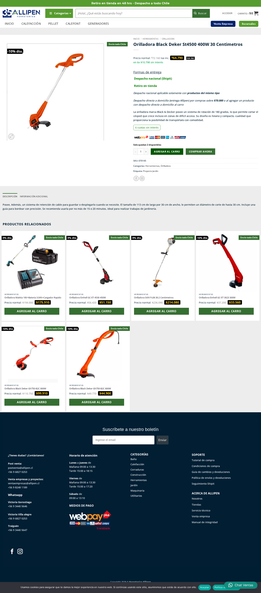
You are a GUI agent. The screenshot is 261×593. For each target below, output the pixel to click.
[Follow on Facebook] (12, 552)
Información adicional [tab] (34, 196)
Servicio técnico (201, 510)
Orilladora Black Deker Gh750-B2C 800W (25, 388)
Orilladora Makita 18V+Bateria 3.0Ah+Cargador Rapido (32, 297)
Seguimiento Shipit (203, 483)
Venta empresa (201, 516)
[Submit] (201, 13)
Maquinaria (137, 490)
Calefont (73, 24)
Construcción (138, 474)
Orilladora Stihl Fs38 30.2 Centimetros (153, 297)
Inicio (9, 24)
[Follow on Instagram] (20, 552)
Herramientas (151, 38)
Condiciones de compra (206, 466)
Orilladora (168, 38)
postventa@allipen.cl (20, 467)
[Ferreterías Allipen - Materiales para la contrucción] (21, 13)
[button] (227, 13)
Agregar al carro (167, 151)
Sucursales (248, 24)
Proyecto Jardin (150, 171)
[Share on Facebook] (136, 178)
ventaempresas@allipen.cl (23, 483)
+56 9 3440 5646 (17, 506)
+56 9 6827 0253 (17, 472)
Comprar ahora (200, 151)
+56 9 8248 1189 (17, 487)
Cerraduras (137, 469)
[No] (256, 588)
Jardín (134, 485)
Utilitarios (136, 495)
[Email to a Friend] (142, 178)
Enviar (162, 440)
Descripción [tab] (10, 196)
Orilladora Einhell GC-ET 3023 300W (217, 297)
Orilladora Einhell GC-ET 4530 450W (87, 297)
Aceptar (204, 587)
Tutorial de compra (203, 460)
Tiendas (196, 504)
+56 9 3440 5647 (17, 530)
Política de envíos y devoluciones (211, 477)
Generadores (98, 24)
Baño (133, 459)
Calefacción (31, 24)
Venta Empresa (223, 24)
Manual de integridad (205, 522)
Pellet (53, 24)
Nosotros (197, 498)
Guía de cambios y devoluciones (211, 472)
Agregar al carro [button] (32, 311)
